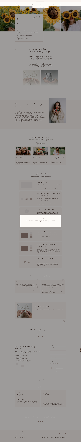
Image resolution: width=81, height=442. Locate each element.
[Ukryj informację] (44, 0)
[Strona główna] (18, 4)
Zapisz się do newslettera (40, 0)
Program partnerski (42, 4)
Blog (47, 4)
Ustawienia (35, 224)
